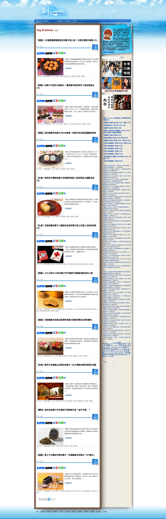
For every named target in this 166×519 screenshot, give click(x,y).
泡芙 (72, 124)
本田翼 (119, 349)
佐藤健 (123, 343)
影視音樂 (86, 511)
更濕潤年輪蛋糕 (86, 309)
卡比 (60, 491)
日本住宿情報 (46, 401)
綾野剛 (104, 354)
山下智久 (104, 347)
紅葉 (74, 401)
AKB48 (105, 343)
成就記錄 (73, 511)
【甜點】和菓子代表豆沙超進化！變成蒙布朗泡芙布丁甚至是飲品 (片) (65, 86)
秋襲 (71, 356)
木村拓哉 (114, 349)
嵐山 (64, 401)
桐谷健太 (108, 351)
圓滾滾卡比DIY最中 (71, 491)
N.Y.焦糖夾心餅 (60, 309)
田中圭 (121, 351)
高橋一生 (108, 356)
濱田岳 (118, 351)
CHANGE (61, 511)
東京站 (66, 446)
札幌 (122, 349)
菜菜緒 (115, 354)
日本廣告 (66, 19)
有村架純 (106, 349)
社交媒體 (67, 511)
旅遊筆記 (80, 511)
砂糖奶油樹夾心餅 (44, 311)
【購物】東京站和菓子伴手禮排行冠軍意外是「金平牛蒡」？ (63, 409)
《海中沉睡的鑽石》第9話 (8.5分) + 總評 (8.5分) (117, 143)
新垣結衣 (125, 347)
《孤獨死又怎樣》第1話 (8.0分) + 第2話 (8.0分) (116, 140)
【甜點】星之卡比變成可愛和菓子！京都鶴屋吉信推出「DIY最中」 (66, 454)
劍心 (42, 46)
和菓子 (57, 76)
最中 (84, 491)
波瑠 (115, 351)
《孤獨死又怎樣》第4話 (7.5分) (112, 128)
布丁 (69, 124)
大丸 (74, 309)
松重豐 (104, 351)
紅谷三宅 (68, 76)
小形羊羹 (78, 309)
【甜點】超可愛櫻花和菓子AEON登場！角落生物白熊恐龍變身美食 (66, 132)
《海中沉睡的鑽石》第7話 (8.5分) (113, 148)
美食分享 (80, 19)
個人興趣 (98, 511)
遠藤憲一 (126, 354)
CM (114, 343)
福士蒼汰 (111, 353)
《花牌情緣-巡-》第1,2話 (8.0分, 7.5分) (114, 125)
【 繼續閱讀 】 (68, 68)
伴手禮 (66, 309)
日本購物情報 (46, 446)
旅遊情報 (52, 19)
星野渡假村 (69, 401)
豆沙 (80, 124)
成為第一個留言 (81, 76)
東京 (125, 349)
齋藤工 (112, 356)
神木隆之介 (106, 353)
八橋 (68, 264)
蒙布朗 (76, 124)
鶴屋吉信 (75, 356)
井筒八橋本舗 (59, 264)
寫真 (124, 345)
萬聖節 (73, 76)
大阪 (120, 345)
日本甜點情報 (46, 76)
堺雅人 (112, 345)
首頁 (37, 511)
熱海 (68, 216)
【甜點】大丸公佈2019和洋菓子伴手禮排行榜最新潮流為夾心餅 (65, 273)
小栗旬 (128, 345)
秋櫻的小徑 (66, 356)
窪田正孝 (121, 353)
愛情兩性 (54, 511)
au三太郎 (110, 343)
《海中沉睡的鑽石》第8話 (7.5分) (113, 146)
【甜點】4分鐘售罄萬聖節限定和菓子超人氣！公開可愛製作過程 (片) (67, 40)
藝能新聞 (45, 19)
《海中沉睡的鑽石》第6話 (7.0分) (113, 154)
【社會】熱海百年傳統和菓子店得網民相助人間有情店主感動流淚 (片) (65, 179)
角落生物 (62, 169)
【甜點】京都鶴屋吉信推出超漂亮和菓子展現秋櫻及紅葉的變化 (64, 319)
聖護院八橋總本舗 (79, 264)
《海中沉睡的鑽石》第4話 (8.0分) (113, 161)
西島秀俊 (121, 354)
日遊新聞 (92, 511)
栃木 (61, 76)
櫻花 (112, 351)
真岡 (64, 76)
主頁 (38, 19)
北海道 (107, 345)
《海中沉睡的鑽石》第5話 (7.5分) (113, 151)
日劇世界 (59, 19)
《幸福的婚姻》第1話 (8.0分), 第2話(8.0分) (115, 137)
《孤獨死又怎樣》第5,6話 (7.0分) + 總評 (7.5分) (117, 122)
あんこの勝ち (59, 124)
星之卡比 (79, 491)
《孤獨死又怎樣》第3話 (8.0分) (112, 135)
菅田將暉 (110, 354)
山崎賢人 (108, 347)
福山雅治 (116, 353)
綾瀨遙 (128, 353)
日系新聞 (42, 511)
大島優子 (116, 345)
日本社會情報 (46, 216)
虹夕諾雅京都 (79, 401)
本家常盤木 (63, 216)
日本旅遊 (73, 19)
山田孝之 (113, 347)
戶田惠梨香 (119, 347)
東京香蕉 (93, 309)
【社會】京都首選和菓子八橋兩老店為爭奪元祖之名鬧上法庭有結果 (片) (66, 226)
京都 (65, 264)
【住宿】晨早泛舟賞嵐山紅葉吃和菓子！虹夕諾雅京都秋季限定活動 (66, 364)
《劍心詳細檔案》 (109, 52)
